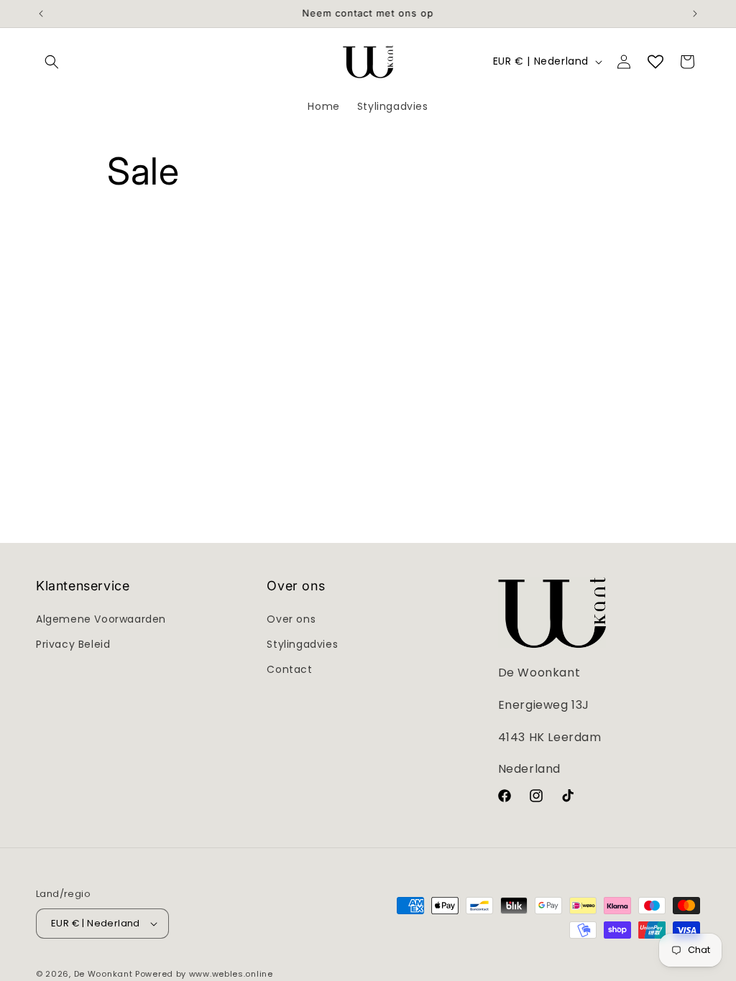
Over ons (291, 619)
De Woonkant (103, 974)
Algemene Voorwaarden (101, 619)
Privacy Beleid (73, 644)
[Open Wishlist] (655, 62)
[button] (52, 62)
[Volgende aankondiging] (695, 13)
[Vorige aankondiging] (41, 13)
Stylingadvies (302, 644)
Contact (289, 669)
